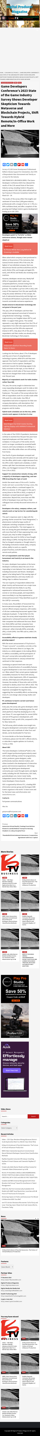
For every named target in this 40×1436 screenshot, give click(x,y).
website (34, 739)
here (29, 733)
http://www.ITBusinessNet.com (11, 1280)
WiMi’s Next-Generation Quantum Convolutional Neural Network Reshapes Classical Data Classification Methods (9, 919)
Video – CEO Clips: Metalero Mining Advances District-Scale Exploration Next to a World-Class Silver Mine (9, 883)
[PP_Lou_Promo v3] (20, 223)
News (19, 82)
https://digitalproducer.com (10, 1285)
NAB (16, 82)
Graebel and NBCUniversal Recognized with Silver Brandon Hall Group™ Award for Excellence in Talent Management (19, 1183)
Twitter (4, 744)
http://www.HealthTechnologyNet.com (13, 1296)
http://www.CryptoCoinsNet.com (11, 1301)
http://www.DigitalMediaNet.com (11, 1290)
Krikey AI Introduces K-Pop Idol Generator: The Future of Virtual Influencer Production (29, 882)
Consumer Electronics (7, 82)
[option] (20, 1239)
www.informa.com (8, 794)
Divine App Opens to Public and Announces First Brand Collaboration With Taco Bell (20, 1198)
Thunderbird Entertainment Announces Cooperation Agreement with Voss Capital (20, 835)
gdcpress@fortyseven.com (11, 811)
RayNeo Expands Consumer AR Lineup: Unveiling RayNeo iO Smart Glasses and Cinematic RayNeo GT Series (28, 920)
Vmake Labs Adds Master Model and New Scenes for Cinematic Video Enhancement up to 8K (10, 956)
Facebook (30, 741)
